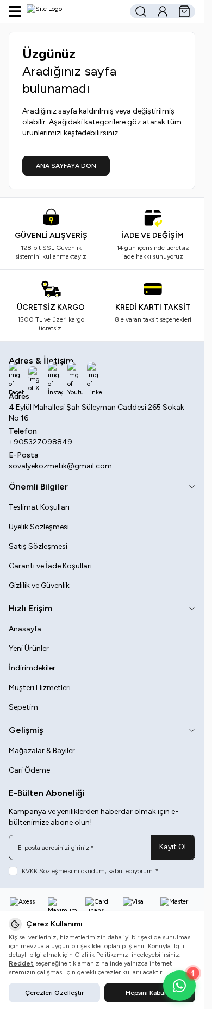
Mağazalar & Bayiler (42, 750)
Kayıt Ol (172, 846)
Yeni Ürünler (29, 648)
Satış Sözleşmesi (38, 546)
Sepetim (23, 707)
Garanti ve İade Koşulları (50, 566)
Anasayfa (25, 629)
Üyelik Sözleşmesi (39, 526)
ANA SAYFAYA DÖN (66, 166)
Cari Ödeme (29, 770)
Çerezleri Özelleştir (54, 993)
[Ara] (140, 11)
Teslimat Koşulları (39, 507)
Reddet (21, 963)
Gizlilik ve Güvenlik (39, 585)
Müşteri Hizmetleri (40, 687)
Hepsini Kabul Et (149, 993)
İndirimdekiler (32, 668)
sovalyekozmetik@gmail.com (60, 466)
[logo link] (74, 11)
